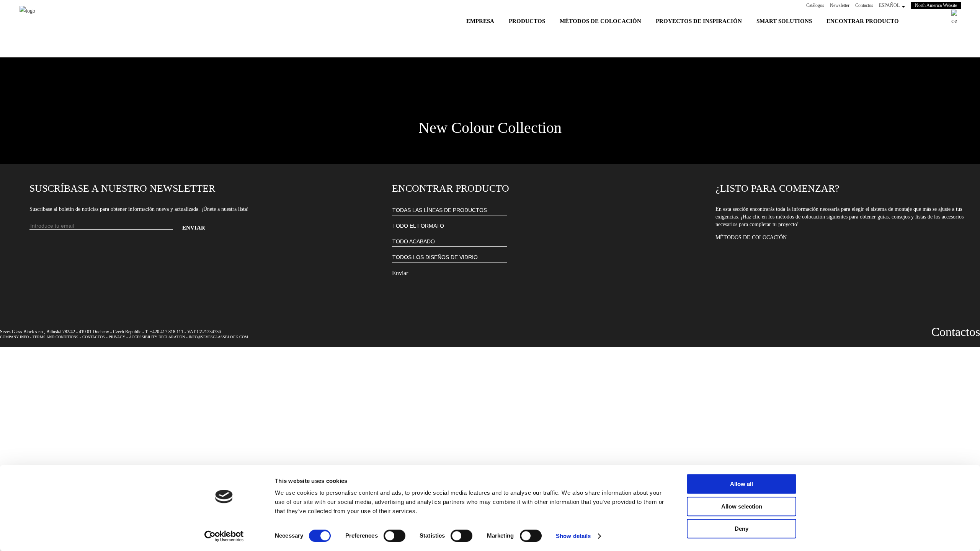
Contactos (864, 5)
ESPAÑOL (889, 5)
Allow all (741, 484)
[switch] (394, 536)
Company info (14, 337)
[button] (490, 108)
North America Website (938, 5)
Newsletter (839, 5)
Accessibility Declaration (157, 337)
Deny (741, 528)
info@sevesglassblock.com (218, 337)
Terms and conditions (55, 337)
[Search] (954, 18)
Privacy (117, 337)
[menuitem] (480, 21)
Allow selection (741, 506)
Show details (573, 536)
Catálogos (815, 5)
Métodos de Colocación (751, 237)
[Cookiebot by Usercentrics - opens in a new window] (224, 536)
